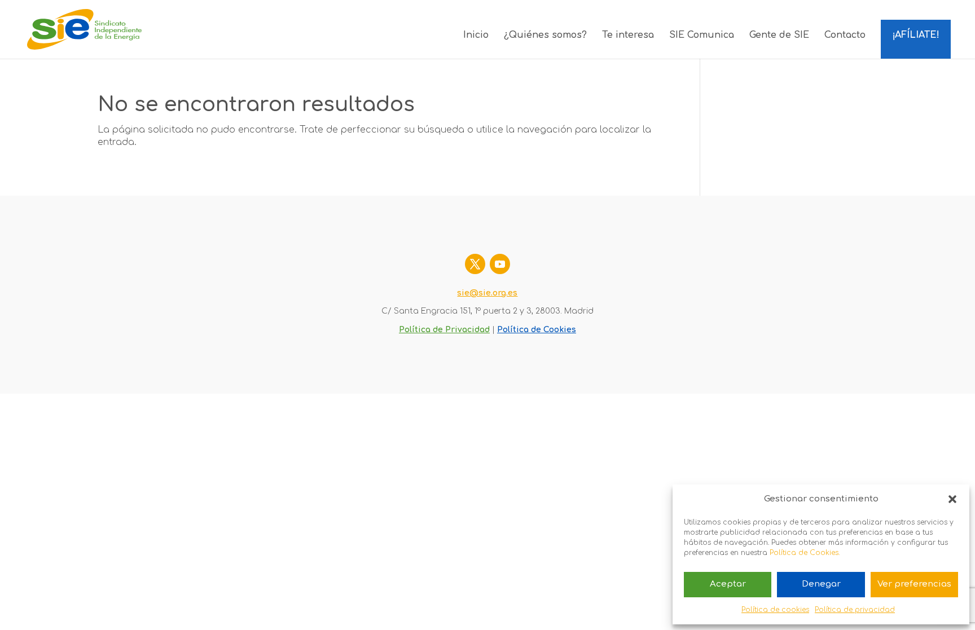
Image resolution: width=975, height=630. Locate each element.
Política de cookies (775, 610)
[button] (952, 499)
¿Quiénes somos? (545, 35)
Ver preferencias (914, 584)
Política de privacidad (855, 610)
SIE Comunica (701, 35)
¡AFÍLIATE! (915, 35)
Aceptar (728, 584)
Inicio (476, 35)
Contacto (845, 35)
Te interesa (628, 35)
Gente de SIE (779, 35)
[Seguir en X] (475, 264)
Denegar (821, 584)
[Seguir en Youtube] (500, 264)
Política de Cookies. (805, 553)
